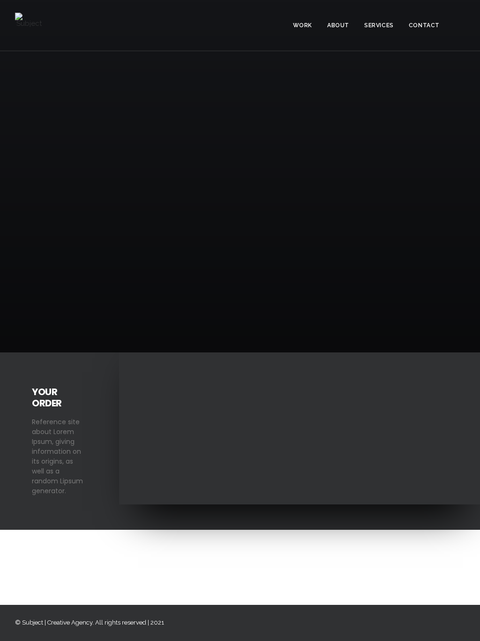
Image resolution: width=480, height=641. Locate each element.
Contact (424, 25)
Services (379, 25)
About (338, 25)
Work (302, 25)
